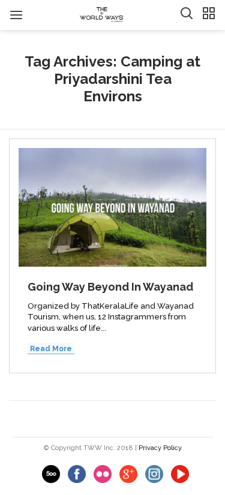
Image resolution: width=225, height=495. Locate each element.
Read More (51, 349)
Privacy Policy (160, 448)
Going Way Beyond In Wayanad (110, 286)
